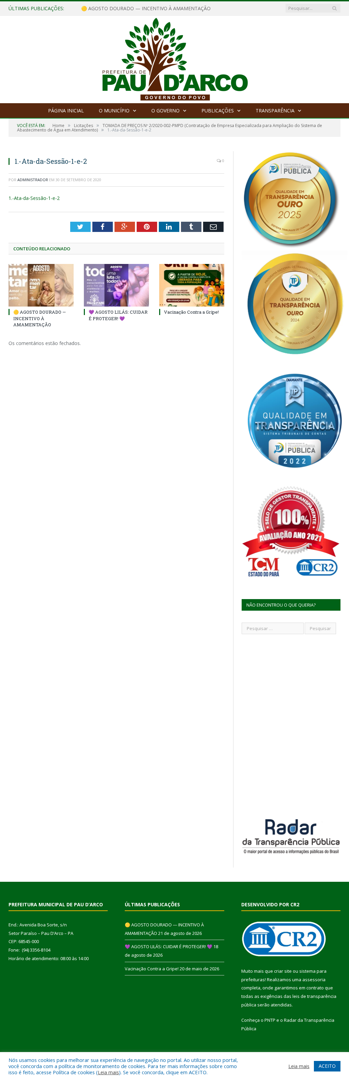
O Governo (165, 110)
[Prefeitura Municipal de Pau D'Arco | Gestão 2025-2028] (175, 57)
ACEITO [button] (327, 1066)
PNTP (269, 1020)
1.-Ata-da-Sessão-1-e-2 (34, 198)
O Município (114, 110)
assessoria (313, 979)
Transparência (275, 110)
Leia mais (108, 1072)
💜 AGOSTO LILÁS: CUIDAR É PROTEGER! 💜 (131, 8)
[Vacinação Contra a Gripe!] (191, 285)
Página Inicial (66, 110)
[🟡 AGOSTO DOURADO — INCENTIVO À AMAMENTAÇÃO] (41, 285)
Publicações (217, 110)
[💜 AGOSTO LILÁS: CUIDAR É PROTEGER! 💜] (116, 285)
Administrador (32, 179)
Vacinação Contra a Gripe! (191, 312)
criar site (283, 971)
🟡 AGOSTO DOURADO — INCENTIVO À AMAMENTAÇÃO (39, 318)
